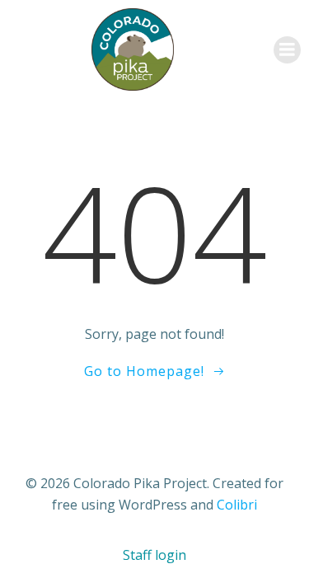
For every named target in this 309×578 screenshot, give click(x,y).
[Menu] (287, 49)
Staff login (154, 555)
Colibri (237, 505)
